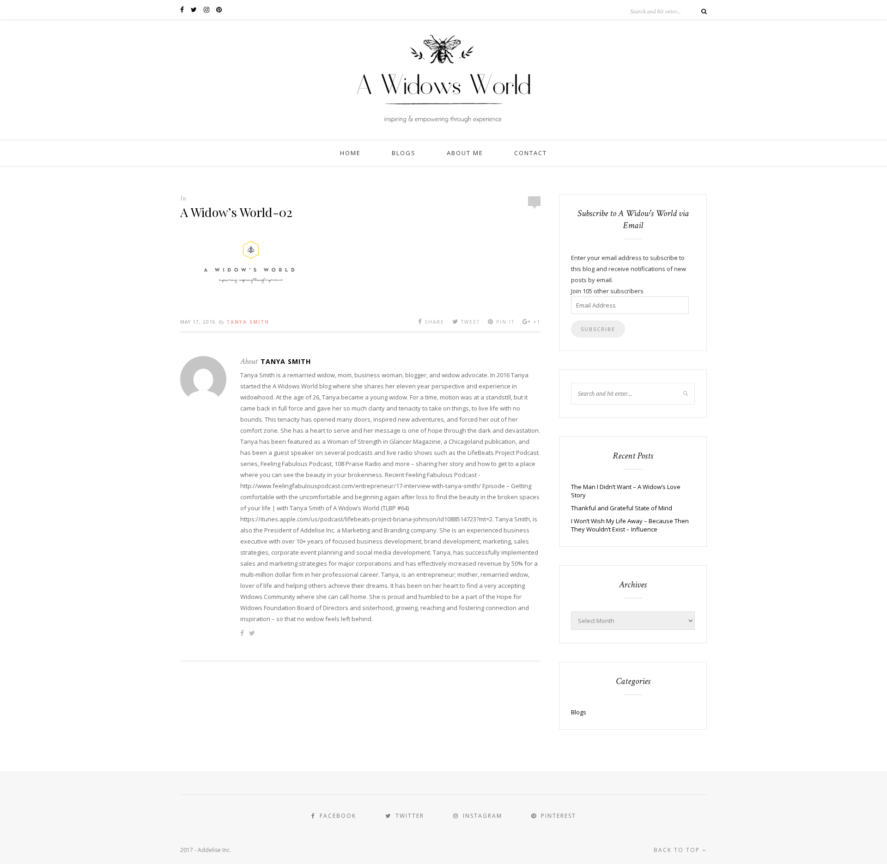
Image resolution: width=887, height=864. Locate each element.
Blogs (404, 153)
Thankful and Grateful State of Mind (621, 508)
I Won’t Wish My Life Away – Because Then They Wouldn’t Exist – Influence (630, 525)
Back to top (678, 850)
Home (350, 153)
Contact (530, 153)
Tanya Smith (247, 322)
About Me (465, 153)
